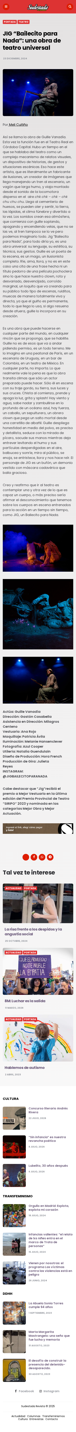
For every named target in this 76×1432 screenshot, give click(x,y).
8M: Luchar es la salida (25, 1000)
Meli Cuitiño (18, 124)
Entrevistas (37, 1419)
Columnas (33, 1416)
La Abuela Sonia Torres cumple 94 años (46, 1305)
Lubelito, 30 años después (48, 1166)
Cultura (23, 1419)
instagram (51, 1391)
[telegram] (50, 857)
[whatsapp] (42, 857)
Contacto (51, 1419)
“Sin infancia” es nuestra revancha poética (47, 1139)
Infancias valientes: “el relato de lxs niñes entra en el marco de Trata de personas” (51, 1240)
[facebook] (34, 857)
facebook (26, 1391)
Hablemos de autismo (25, 1067)
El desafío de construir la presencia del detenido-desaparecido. (47, 1364)
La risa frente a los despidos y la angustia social (33, 932)
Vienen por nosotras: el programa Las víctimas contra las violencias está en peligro (50, 1269)
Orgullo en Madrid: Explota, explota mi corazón (49, 1208)
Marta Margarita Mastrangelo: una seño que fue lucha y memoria (49, 1336)
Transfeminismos (53, 1416)
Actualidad (13, 888)
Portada (10, 22)
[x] (26, 857)
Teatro (23, 22)
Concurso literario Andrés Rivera (48, 1110)
